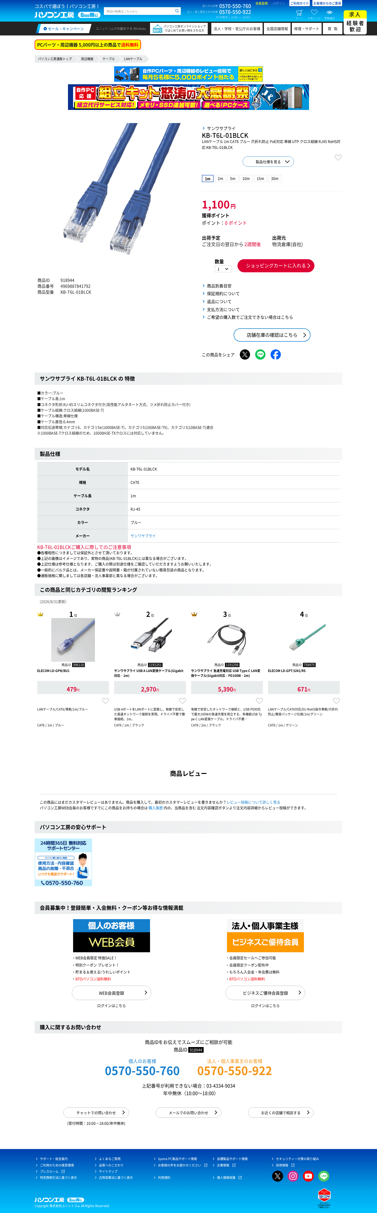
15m (260, 178)
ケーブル (109, 59)
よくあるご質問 (110, 1158)
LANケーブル (133, 59)
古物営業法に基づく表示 (116, 1177)
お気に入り (314, 18)
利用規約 (164, 1177)
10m (246, 178)
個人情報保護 (226, 1177)
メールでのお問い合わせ (188, 1112)
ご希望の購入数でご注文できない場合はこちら (250, 317)
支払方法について (223, 309)
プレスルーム (49, 1171)
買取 (334, 28)
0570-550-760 (142, 1070)
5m (232, 178)
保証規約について (223, 293)
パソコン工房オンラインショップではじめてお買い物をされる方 (184, 28)
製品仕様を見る (268, 161)
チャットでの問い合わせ (96, 1112)
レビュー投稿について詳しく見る (253, 802)
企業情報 (223, 1165)
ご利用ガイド (299, 3)
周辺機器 (87, 59)
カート (299, 18)
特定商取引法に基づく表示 (58, 1177)
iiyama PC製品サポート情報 (177, 1158)
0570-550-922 (234, 1070)
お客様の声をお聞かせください (179, 1165)
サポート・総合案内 (54, 1158)
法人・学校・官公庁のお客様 (237, 28)
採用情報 (282, 1165)
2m (220, 178)
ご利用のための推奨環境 (57, 1165)
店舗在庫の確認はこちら (272, 334)
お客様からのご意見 (327, 3)
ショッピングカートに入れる (276, 265)
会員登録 (261, 3)
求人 (355, 22)
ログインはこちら (111, 1005)
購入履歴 (156, 807)
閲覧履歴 (329, 18)
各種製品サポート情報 (232, 1158)
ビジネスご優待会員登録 (265, 993)
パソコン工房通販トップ (55, 59)
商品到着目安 (219, 286)
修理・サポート (306, 28)
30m (275, 178)
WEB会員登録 (111, 993)
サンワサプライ (143, 535)
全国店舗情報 (277, 28)
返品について (219, 301)
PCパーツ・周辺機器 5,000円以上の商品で (87, 44)
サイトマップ (108, 1171)
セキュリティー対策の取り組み (297, 1158)
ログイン (279, 3)
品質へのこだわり (111, 1165)
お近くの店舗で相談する (281, 1112)
